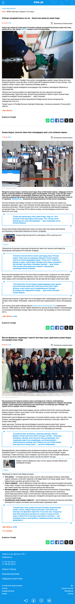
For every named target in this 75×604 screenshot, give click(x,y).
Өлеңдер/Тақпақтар (8, 591)
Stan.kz (24, 29)
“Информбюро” (16, 199)
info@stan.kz (7, 557)
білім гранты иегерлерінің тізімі (45, 306)
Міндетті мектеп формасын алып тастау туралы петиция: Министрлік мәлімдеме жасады (41, 462)
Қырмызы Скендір (9, 117)
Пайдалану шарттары (12, 579)
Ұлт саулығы (7, 531)
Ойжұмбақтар (68, 591)
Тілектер (4, 588)
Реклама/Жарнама (11, 574)
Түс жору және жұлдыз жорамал (12, 585)
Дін (72, 585)
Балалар (70, 593)
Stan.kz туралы (9, 569)
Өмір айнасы (7, 111)
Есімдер (4, 593)
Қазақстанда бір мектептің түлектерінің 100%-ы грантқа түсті (39, 235)
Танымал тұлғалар (67, 588)
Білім (15, 316)
